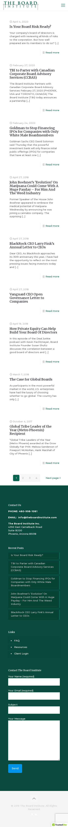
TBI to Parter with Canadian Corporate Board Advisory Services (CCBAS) (32, 74)
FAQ (17, 640)
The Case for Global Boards (31, 379)
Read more (52, 52)
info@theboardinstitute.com (37, 517)
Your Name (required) (21, 676)
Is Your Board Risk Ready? (30, 27)
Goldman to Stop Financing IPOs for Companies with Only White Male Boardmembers (34, 131)
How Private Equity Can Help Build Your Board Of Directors (33, 330)
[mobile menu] (63, 5)
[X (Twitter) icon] (32, 814)
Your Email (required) (20, 690)
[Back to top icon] (34, 798)
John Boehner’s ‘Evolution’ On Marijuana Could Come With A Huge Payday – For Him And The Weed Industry (34, 187)
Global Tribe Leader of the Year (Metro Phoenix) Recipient (30, 430)
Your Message (16, 718)
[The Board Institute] (21, 5)
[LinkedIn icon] (36, 814)
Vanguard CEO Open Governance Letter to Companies (27, 297)
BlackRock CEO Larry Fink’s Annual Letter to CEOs (32, 245)
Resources (20, 647)
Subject (13, 704)
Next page (52, 477)
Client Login (21, 653)
